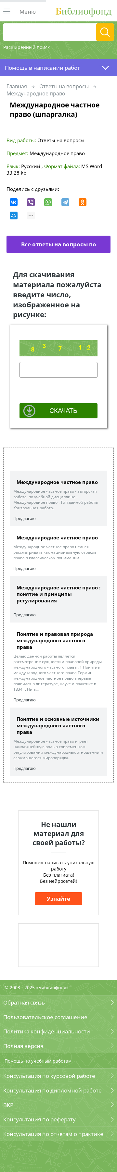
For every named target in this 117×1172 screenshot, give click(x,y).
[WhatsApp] (48, 202)
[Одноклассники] (82, 202)
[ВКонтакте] (14, 202)
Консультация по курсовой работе (49, 1075)
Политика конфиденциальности (46, 1031)
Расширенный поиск (26, 47)
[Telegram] (65, 202)
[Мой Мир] (14, 215)
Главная (16, 86)
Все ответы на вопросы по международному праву (57, 247)
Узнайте (58, 898)
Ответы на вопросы (64, 86)
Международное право (35, 93)
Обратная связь (24, 1002)
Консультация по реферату (39, 1119)
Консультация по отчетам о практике (53, 1134)
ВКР (8, 1105)
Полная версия (23, 1046)
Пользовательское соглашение (45, 1017)
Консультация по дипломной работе (52, 1090)
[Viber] (31, 202)
